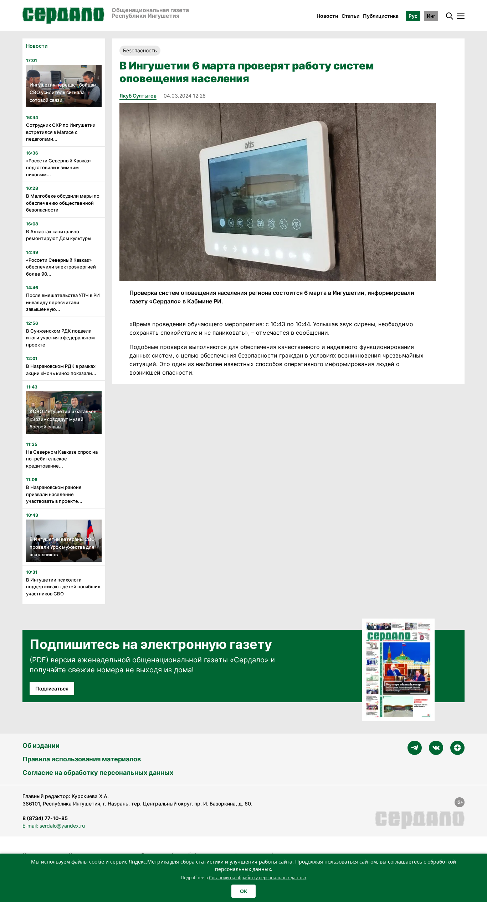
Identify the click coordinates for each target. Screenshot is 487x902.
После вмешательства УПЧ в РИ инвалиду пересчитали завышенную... (63, 302)
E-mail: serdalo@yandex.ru (53, 826)
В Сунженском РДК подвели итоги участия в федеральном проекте (60, 338)
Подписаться (51, 688)
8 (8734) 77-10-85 (45, 818)
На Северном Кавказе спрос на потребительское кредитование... (62, 459)
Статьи (350, 16)
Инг (431, 16)
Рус (413, 16)
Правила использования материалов (81, 759)
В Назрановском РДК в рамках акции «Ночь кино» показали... (61, 369)
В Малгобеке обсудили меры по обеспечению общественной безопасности (62, 203)
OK (243, 891)
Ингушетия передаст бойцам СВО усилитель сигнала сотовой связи (63, 92)
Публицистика (381, 16)
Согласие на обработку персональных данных (97, 772)
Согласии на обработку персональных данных (258, 878)
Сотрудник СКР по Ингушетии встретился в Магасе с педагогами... (61, 132)
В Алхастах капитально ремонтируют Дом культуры (58, 235)
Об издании (41, 745)
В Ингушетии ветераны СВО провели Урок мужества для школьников (62, 546)
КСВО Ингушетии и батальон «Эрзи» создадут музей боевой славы (63, 418)
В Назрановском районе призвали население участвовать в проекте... (54, 494)
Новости (327, 16)
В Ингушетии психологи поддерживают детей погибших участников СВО (63, 586)
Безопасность (140, 50)
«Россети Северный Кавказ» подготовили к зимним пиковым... (59, 167)
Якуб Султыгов (138, 96)
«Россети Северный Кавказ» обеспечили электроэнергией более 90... (61, 267)
